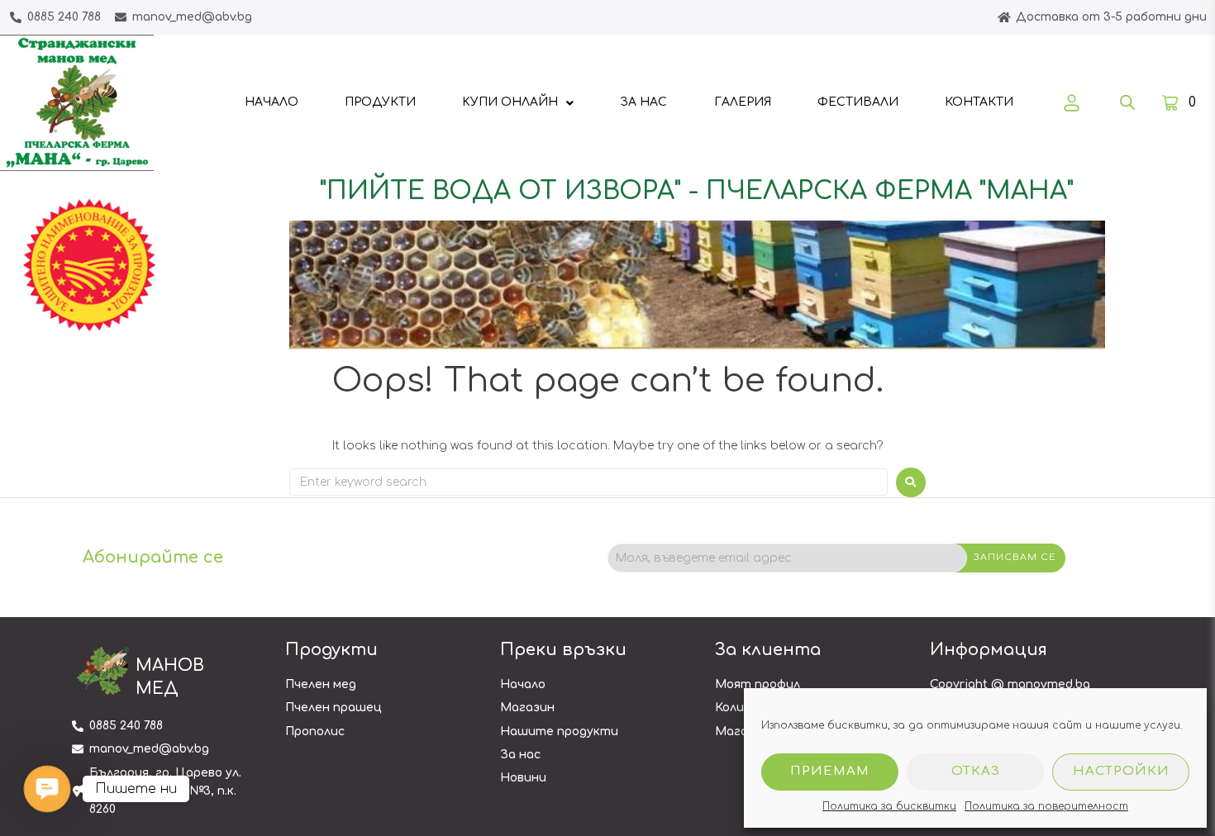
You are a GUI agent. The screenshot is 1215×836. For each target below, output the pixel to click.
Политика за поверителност (1046, 806)
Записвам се (1015, 557)
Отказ (975, 771)
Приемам (830, 771)
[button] (46, 788)
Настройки (1121, 771)
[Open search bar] (1127, 102)
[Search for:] (588, 482)
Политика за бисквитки (889, 806)
